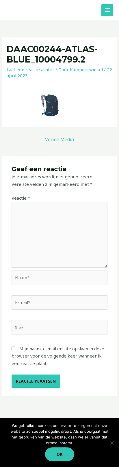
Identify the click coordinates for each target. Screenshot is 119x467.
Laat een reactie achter (30, 69)
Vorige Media (59, 139)
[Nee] (112, 443)
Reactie (21, 198)
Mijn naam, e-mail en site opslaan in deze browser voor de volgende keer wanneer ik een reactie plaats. (58, 356)
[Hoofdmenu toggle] (107, 10)
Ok (60, 454)
